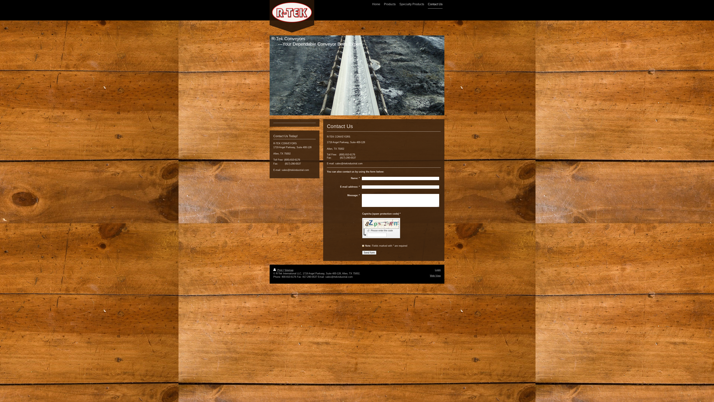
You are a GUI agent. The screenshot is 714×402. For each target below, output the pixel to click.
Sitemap (288, 270)
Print (280, 270)
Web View (435, 275)
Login (438, 270)
